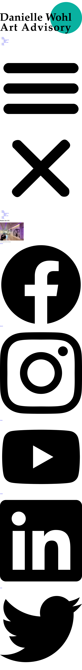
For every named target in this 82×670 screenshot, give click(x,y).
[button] (41, 127)
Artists (5, 41)
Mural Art (5, 40)
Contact (3, 44)
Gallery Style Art (6, 39)
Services (3, 211)
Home (3, 37)
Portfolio (3, 212)
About (3, 217)
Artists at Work (6, 42)
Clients (3, 43)
